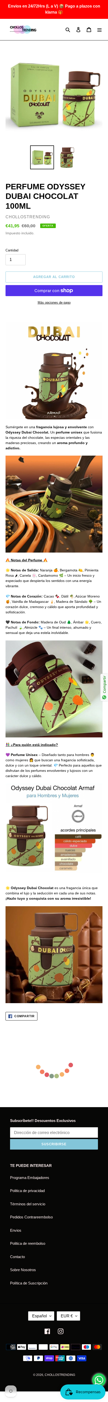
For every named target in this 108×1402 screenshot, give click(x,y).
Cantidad (12, 250)
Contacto (17, 1257)
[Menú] (99, 29)
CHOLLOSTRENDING (60, 1375)
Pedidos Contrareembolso (31, 1217)
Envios (15, 1230)
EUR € (67, 1316)
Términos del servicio (27, 1204)
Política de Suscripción (28, 1283)
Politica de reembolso (27, 1243)
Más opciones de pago (54, 302)
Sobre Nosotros (23, 1270)
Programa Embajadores (29, 1177)
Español (39, 1316)
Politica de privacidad (27, 1191)
